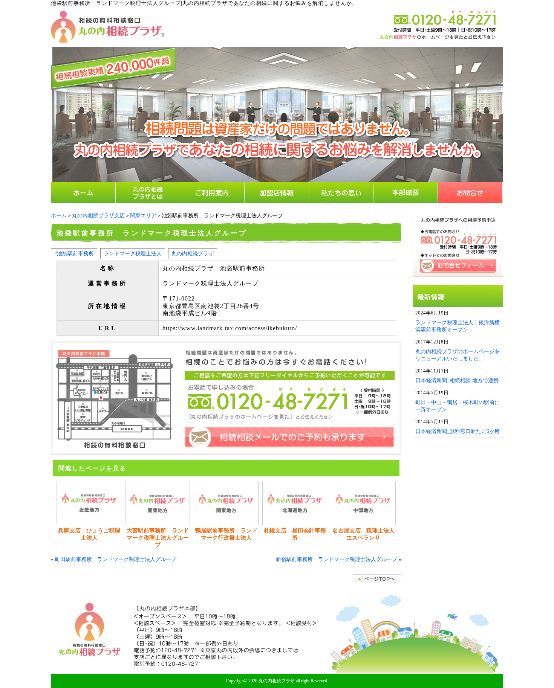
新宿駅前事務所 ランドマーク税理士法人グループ (336, 559)
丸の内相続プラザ (192, 253)
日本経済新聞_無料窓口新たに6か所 (457, 431)
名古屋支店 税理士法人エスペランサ (363, 534)
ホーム (59, 215)
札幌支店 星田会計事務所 (295, 534)
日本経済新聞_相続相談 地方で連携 (457, 380)
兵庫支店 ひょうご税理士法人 (89, 534)
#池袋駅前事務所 (74, 253)
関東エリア (143, 215)
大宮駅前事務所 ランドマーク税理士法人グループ (158, 538)
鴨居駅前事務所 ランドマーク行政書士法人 (226, 534)
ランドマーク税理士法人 (133, 253)
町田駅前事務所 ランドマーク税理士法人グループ (115, 559)
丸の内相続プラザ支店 (98, 215)
